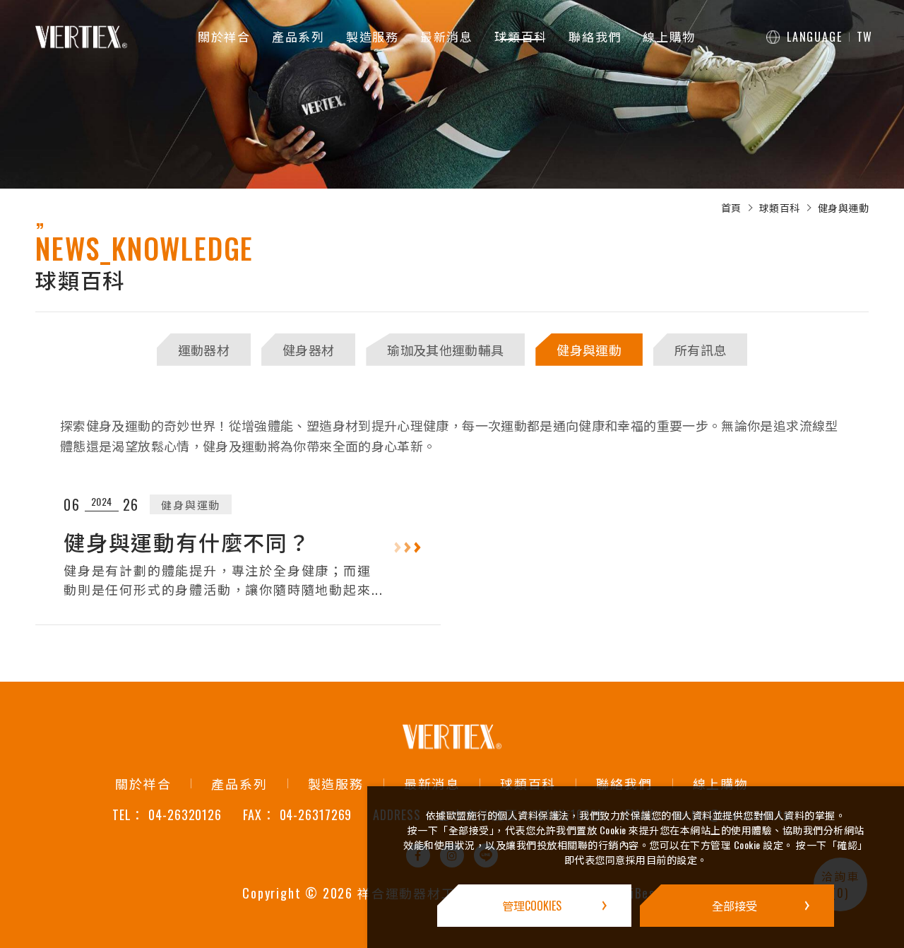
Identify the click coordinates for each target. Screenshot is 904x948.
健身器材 (308, 349)
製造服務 (372, 36)
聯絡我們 (595, 36)
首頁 (731, 208)
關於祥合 (224, 36)
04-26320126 (185, 815)
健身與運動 (843, 208)
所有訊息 (700, 349)
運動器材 (204, 349)
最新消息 (446, 36)
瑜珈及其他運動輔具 (445, 349)
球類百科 (520, 36)
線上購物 (669, 36)
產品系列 (298, 36)
